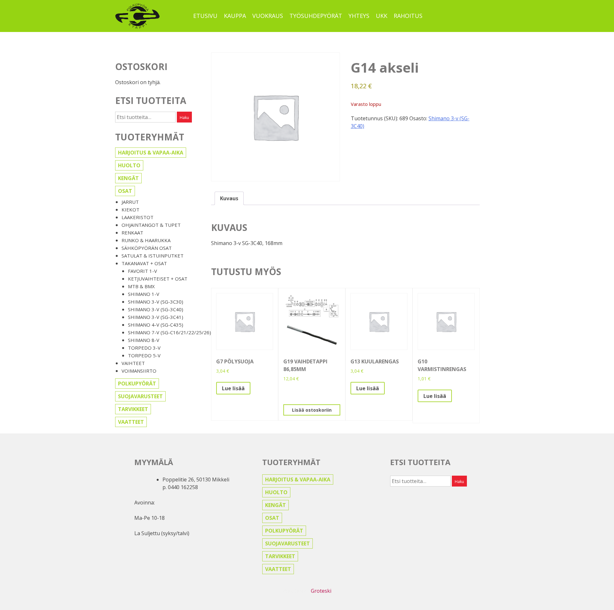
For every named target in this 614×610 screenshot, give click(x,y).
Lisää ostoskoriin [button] (312, 410)
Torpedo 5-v (144, 355)
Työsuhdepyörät (315, 16)
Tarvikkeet (133, 409)
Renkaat (132, 232)
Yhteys (359, 16)
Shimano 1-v (143, 294)
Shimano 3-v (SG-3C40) (155, 309)
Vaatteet (131, 421)
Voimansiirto (139, 371)
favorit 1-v (142, 271)
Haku (184, 117)
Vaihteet (133, 363)
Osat (125, 190)
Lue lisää (233, 388)
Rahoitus (408, 16)
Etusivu (205, 16)
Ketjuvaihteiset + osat (157, 278)
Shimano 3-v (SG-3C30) (155, 301)
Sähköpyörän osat (147, 248)
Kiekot (130, 209)
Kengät (128, 178)
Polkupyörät (137, 383)
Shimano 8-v (143, 340)
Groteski (321, 590)
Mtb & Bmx (141, 286)
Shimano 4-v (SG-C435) (155, 324)
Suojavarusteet (140, 396)
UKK (381, 16)
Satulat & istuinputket (153, 255)
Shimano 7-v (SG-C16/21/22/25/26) (169, 332)
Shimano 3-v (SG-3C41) (155, 317)
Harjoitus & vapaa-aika (150, 152)
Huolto (129, 165)
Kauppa (235, 16)
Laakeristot (138, 217)
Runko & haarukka (146, 240)
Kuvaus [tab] (229, 198)
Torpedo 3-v (144, 348)
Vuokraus (267, 16)
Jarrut (130, 202)
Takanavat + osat (144, 263)
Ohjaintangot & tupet (151, 225)
